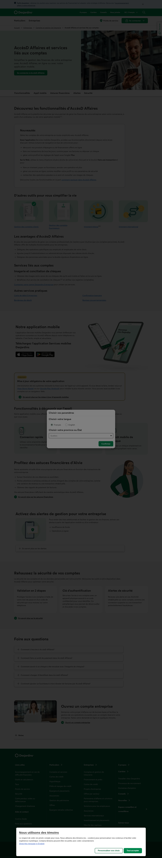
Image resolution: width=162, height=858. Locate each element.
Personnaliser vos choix (109, 851)
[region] (81, 842)
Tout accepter (133, 851)
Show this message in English (31, 844)
